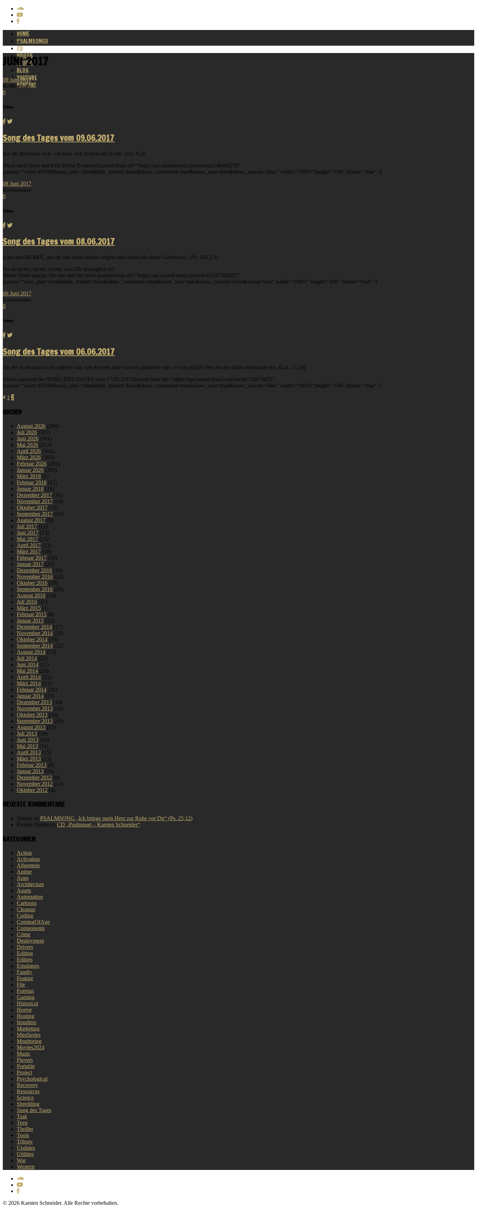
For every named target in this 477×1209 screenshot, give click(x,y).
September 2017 (35, 514)
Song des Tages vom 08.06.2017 (59, 241)
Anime (24, 872)
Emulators (28, 966)
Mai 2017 (27, 539)
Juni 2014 (27, 664)
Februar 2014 (31, 690)
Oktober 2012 (32, 790)
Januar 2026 (30, 470)
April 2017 (29, 545)
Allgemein (28, 865)
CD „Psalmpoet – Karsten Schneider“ (98, 825)
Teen (22, 1123)
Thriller (25, 1129)
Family (24, 972)
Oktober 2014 (32, 639)
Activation (28, 859)
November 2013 (35, 708)
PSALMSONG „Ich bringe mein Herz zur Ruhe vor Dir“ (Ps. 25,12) (116, 818)
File (21, 985)
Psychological (32, 1079)
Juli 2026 (27, 432)
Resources (28, 1091)
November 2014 (35, 633)
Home (23, 33)
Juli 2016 (27, 602)
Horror (24, 1010)
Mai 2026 (27, 445)
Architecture (30, 884)
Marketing (28, 1029)
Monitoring (29, 1041)
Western (26, 1167)
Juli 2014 (27, 658)
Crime (23, 934)
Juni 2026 (27, 438)
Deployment (30, 941)
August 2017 (31, 520)
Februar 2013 (31, 765)
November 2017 (35, 501)
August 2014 (31, 652)
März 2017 (29, 551)
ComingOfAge (33, 922)
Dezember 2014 (34, 627)
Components (31, 928)
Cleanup (26, 909)
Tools (23, 1135)
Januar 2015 (30, 621)
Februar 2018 (31, 482)
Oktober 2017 (32, 508)
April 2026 (29, 451)
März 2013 (29, 759)
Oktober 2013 (32, 715)
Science (25, 1098)
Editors (24, 959)
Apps (23, 878)
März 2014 (29, 683)
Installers (26, 1022)
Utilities (25, 1154)
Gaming (26, 997)
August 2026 (31, 426)
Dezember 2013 (34, 702)
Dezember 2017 (34, 495)
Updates (26, 1148)
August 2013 (31, 727)
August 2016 (31, 595)
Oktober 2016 (32, 583)
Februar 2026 (31, 464)
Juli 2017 (27, 526)
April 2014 (29, 677)
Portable (26, 1066)
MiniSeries (29, 1035)
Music (23, 1054)
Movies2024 (30, 1047)
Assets (24, 890)
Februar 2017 (31, 558)
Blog (23, 70)
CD (20, 48)
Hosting (25, 1016)
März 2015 (29, 608)
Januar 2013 (30, 771)
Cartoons (27, 903)
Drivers (25, 947)
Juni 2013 (27, 740)
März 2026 (29, 457)
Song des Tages (34, 1110)
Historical (27, 1003)
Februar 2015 (31, 614)
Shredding (28, 1104)
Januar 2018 (30, 489)
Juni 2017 (27, 533)
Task (22, 1116)
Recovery (27, 1085)
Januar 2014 (30, 696)
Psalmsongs (32, 41)
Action (24, 853)
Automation (30, 897)
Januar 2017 (30, 564)
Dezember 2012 (34, 777)
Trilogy (25, 1141)
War (21, 1160)
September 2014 (35, 646)
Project (24, 1072)
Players (25, 1060)
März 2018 (29, 476)
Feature (25, 978)
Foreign (25, 991)
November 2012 (35, 784)
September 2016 (35, 589)
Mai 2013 (27, 746)
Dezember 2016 (34, 570)
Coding (25, 916)
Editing (25, 953)
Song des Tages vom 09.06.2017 (59, 138)
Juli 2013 (27, 733)
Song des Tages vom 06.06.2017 (59, 351)
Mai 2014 (27, 671)
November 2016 (35, 577)
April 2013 (29, 752)
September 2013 (35, 721)
